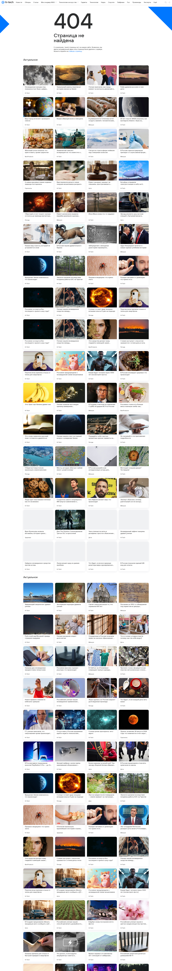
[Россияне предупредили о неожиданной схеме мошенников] (70, 366)
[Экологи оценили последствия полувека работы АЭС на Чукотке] (70, 271)
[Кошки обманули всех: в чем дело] (70, 112)
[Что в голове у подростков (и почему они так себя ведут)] (134, 756)
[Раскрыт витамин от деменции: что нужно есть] (134, 271)
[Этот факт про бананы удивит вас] (38, 398)
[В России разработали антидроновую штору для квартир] (102, 461)
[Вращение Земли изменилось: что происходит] (38, 271)
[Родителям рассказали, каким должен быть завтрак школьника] (102, 652)
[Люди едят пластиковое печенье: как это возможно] (38, 493)
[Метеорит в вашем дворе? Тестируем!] (134, 461)
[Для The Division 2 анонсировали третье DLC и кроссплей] (70, 525)
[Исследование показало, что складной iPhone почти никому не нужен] (134, 588)
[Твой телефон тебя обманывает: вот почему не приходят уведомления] (38, 620)
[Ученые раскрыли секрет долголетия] (70, 756)
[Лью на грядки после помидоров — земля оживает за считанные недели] (102, 915)
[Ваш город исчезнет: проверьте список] (38, 112)
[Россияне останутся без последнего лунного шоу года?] (38, 302)
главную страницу (75, 51)
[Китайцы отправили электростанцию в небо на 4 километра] (134, 175)
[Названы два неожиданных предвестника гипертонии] (38, 788)
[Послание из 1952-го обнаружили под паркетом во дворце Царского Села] (134, 725)
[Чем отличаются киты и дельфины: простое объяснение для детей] (102, 525)
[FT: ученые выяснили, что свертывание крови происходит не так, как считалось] (38, 852)
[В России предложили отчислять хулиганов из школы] (134, 883)
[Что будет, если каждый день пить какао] (134, 820)
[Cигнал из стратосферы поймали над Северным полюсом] (102, 144)
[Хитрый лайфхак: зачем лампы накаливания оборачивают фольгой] (70, 883)
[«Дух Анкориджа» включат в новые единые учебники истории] (134, 239)
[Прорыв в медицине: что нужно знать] (102, 271)
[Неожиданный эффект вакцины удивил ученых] (134, 525)
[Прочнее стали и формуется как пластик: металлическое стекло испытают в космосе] (134, 788)
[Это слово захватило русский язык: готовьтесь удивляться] (38, 429)
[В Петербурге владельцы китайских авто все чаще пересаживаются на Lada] (70, 588)
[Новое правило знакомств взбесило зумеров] (38, 820)
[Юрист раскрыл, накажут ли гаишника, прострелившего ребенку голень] (102, 175)
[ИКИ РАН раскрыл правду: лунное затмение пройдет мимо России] (70, 683)
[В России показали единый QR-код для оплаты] (134, 556)
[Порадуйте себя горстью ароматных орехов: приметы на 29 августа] (102, 429)
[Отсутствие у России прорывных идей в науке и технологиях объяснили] (70, 852)
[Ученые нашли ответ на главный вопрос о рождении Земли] (70, 429)
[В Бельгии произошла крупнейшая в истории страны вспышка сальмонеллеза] (70, 947)
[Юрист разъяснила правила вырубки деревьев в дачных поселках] (70, 207)
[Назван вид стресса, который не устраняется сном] (38, 239)
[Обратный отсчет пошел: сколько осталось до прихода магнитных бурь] (38, 207)
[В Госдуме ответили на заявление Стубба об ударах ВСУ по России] (102, 398)
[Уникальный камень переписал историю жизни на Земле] (70, 80)
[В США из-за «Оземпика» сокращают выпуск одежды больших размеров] (102, 788)
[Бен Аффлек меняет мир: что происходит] (102, 493)
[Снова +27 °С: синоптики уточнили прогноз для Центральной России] (38, 652)
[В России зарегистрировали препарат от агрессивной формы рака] (134, 144)
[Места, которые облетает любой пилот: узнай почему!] (70, 461)
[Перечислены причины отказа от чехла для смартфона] (134, 302)
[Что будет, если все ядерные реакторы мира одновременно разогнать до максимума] (102, 556)
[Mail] (3, 2)
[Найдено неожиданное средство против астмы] (38, 556)
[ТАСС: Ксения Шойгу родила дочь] (102, 683)
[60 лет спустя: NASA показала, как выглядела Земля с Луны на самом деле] (134, 112)
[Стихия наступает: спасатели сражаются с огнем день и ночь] (134, 334)
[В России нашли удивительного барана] (70, 239)
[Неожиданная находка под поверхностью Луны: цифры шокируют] (38, 80)
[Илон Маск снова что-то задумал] (102, 207)
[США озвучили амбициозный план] (134, 652)
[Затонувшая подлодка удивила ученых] (70, 725)
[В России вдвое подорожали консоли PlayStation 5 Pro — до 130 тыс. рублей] (38, 883)
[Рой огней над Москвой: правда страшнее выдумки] (38, 756)
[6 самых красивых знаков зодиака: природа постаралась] (38, 175)
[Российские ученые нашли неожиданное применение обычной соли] (70, 820)
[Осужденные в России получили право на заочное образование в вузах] (102, 756)
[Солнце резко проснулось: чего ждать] (102, 852)
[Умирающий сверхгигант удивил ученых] (38, 725)
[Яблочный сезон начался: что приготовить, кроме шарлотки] (38, 144)
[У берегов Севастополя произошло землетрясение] (38, 461)
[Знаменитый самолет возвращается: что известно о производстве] (70, 144)
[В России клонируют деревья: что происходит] (134, 366)
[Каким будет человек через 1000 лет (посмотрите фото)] (102, 366)
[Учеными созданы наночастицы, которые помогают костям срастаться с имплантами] (70, 652)
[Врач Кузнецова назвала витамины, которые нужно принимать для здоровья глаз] (38, 525)
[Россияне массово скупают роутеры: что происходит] (70, 788)
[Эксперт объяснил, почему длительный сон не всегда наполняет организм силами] (134, 493)
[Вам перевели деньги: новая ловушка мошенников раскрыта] (70, 175)
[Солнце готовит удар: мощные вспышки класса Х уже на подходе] (102, 302)
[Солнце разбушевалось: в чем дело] (134, 620)
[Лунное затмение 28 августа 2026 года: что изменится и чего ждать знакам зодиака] (134, 852)
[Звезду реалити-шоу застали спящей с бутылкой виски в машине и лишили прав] (134, 207)
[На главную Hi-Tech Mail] (9, 2)
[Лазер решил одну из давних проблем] (70, 556)
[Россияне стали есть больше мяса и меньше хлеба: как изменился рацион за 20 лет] (134, 398)
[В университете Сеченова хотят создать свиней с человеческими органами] (102, 112)
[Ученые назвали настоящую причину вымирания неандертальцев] (70, 398)
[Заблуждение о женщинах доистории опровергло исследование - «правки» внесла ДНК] (102, 239)
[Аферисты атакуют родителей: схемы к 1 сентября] (102, 588)
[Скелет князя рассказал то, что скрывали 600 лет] (102, 725)
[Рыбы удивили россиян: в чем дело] (134, 80)
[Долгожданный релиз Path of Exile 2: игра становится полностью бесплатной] (134, 683)
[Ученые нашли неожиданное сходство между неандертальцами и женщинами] (70, 302)
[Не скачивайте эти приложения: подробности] (134, 429)
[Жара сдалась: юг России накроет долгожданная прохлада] (102, 820)
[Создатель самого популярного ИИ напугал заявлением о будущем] (70, 493)
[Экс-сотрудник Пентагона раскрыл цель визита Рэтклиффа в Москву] (134, 947)
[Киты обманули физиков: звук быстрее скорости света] (38, 588)
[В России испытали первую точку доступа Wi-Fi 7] (70, 620)
